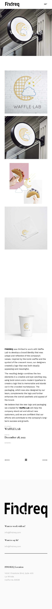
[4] (26, 228)
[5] (26, 273)
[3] (26, 183)
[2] (26, 137)
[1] (26, 92)
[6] (26, 318)
